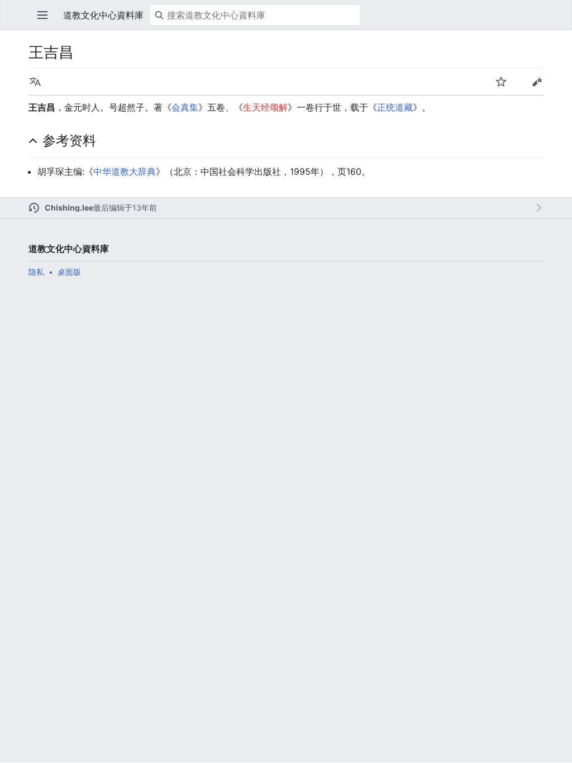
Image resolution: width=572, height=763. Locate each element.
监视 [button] (501, 81)
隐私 (36, 271)
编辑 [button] (537, 81)
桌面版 (69, 271)
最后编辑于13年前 (125, 207)
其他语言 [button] (35, 81)
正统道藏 (395, 107)
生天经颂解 (265, 107)
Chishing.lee (69, 207)
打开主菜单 (42, 15)
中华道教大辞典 (124, 171)
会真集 (184, 107)
